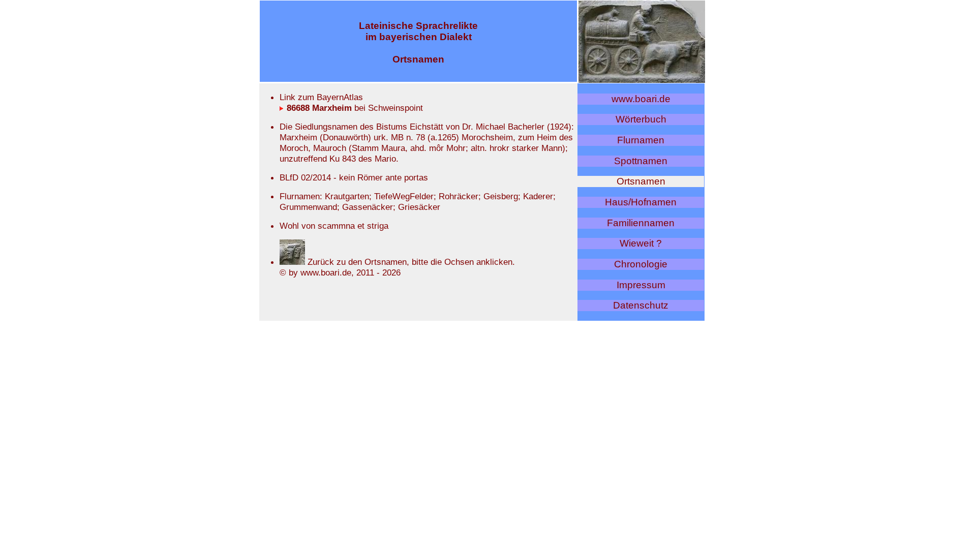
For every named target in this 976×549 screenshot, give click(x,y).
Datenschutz (640, 305)
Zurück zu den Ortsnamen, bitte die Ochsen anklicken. (410, 262)
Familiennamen (641, 223)
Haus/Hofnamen (641, 202)
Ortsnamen (641, 181)
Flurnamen (640, 140)
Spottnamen (640, 161)
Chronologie (640, 264)
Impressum (641, 285)
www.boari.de (641, 99)
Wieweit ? (641, 243)
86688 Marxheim (318, 108)
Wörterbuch (641, 119)
